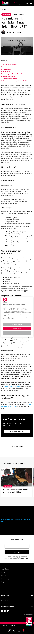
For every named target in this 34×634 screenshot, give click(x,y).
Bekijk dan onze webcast (12, 386)
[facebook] (5, 611)
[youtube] (8, 611)
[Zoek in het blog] (26, 3)
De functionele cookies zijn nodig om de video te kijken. (15, 520)
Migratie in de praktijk (9, 76)
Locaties (3, 585)
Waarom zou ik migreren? (10, 64)
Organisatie (17, 569)
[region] (17, 317)
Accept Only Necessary (17, 324)
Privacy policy (24, 559)
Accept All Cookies (17, 328)
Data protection (6, 319)
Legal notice (13, 319)
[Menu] (31, 3)
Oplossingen (17, 596)
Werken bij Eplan (6, 579)
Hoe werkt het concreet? (10, 78)
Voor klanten (17, 601)
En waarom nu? (7, 67)
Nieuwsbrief (4, 576)
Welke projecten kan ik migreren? (12, 74)
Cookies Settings (17, 333)
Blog (2, 582)
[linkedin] (2, 611)
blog (5, 9)
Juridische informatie (17, 606)
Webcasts (4, 591)
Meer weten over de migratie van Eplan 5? (15, 81)
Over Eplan (4, 573)
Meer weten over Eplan (17, 432)
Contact (3, 588)
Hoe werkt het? (7, 69)
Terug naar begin (17, 446)
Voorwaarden (6, 71)
